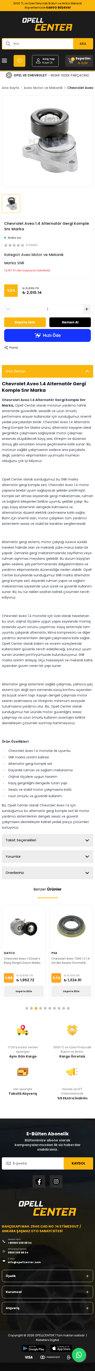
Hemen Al (70, 322)
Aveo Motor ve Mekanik (43, 87)
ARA (83, 43)
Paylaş (13, 347)
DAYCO (9, 953)
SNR (20, 263)
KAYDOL (78, 1163)
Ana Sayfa (10, 87)
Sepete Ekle (25, 322)
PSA (54, 953)
